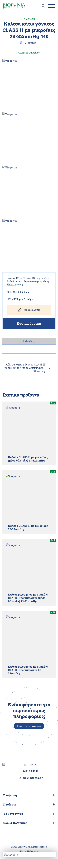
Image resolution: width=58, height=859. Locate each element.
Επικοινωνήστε (27, 726)
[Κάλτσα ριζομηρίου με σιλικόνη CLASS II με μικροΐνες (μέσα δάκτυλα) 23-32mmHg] (29, 566)
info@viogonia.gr (31, 777)
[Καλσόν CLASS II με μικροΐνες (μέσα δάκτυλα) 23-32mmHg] (29, 429)
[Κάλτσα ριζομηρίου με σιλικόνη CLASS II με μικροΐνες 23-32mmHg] (29, 638)
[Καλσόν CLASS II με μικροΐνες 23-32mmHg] (29, 498)
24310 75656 (31, 771)
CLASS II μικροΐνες (29, 52)
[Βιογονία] (14, 6)
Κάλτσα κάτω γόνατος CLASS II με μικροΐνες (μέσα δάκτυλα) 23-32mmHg (25, 368)
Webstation (33, 851)
